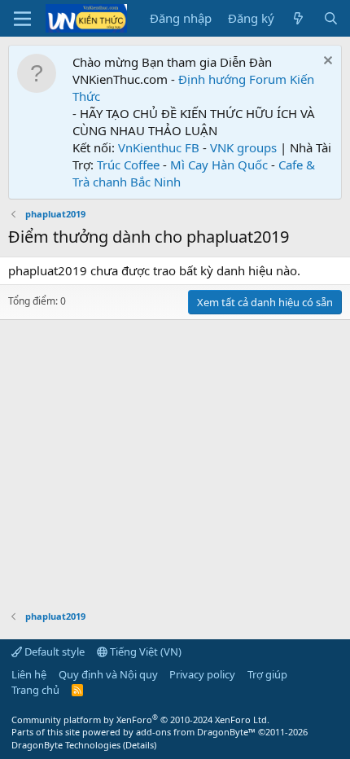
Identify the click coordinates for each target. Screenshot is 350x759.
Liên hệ (28, 674)
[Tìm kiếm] (331, 18)
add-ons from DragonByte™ (196, 732)
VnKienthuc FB (158, 147)
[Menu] (22, 18)
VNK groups (243, 147)
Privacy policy (202, 674)
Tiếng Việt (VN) (144, 651)
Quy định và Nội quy (108, 674)
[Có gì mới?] (298, 18)
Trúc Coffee (128, 164)
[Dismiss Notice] (326, 62)
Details (139, 745)
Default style (53, 651)
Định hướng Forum (232, 79)
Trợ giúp (267, 674)
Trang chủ (35, 689)
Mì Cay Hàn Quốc (219, 164)
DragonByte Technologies (65, 745)
